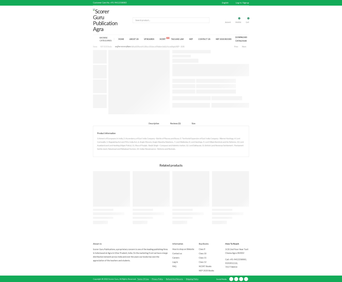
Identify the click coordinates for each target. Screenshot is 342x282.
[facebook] (231, 279)
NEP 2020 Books (223, 39)
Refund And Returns (174, 279)
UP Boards (149, 39)
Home (121, 39)
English (225, 2)
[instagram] (246, 279)
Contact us (204, 39)
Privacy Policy (157, 279)
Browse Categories (106, 39)
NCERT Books (205, 266)
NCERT (164, 38)
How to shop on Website (183, 249)
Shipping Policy (192, 279)
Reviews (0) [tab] (175, 123)
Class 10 (202, 253)
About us (134, 39)
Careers (175, 257)
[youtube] (241, 279)
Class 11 (202, 257)
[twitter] (236, 279)
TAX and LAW (177, 39)
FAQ (174, 266)
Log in (175, 262)
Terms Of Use (143, 279)
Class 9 (202, 249)
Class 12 (202, 262)
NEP (191, 39)
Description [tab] (154, 123)
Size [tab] (193, 123)
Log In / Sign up (242, 2)
